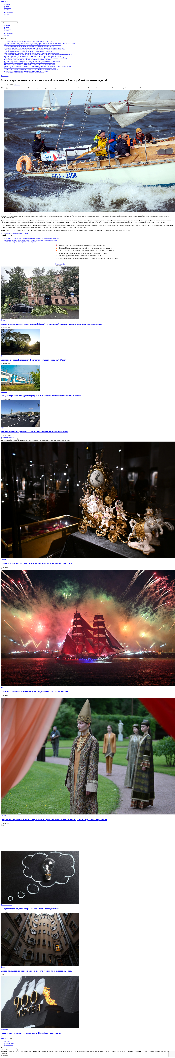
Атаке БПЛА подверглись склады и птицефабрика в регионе (26, 71)
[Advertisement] (55, 838)
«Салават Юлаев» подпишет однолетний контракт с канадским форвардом (85, 248)
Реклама (6, 14)
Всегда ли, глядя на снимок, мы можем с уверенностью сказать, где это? (36, 971)
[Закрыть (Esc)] (1, 1055)
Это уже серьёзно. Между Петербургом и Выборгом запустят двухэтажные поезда (33, 45)
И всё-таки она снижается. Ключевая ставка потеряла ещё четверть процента (31, 69)
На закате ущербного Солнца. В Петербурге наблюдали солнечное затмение (31, 53)
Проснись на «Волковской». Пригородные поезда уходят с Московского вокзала (32, 56)
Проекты (7, 9)
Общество (17, 85)
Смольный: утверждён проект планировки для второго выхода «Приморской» (32, 61)
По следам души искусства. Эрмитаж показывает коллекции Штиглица (36, 563)
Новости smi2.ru (60, 264)
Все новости (4, 76)
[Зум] (7, 1055)
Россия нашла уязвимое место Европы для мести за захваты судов (82, 253)
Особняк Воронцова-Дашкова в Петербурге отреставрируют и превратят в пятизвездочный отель (37, 66)
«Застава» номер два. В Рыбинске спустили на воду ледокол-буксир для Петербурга (34, 48)
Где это (3, 967)
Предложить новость (7, 437)
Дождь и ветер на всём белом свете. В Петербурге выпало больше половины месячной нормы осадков (39, 43)
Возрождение (5, 1029)
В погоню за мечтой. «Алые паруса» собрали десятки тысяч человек (34, 691)
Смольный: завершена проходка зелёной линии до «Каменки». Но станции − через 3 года (35, 58)
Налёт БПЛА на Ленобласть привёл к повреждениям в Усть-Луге (28, 51)
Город (2, 356)
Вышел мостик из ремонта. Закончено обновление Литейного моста (29, 46)
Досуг (2, 687)
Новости (7, 4)
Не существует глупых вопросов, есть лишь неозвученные (30, 909)
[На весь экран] (5, 1055)
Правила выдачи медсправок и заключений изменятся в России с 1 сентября (86, 250)
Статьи (6, 6)
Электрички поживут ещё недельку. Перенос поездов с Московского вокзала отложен (34, 50)
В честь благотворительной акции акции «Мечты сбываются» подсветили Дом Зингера (31, 238)
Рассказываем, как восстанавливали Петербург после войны (31, 1033)
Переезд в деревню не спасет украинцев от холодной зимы (79, 256)
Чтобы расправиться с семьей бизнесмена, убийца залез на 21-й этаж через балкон (88, 258)
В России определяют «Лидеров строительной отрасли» (24, 73)
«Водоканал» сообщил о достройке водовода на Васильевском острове (29, 63)
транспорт (4, 392)
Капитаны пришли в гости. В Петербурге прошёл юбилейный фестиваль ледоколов (30, 240)
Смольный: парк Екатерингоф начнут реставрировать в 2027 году (28, 41)
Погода (3, 320)
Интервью (7, 8)
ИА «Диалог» (5, 1)
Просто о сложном (6, 905)
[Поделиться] (3, 1055)
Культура (3, 559)
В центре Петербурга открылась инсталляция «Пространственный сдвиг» (30, 68)
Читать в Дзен (23, 233)
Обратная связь (9, 1043)
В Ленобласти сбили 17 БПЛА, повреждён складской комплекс (27, 59)
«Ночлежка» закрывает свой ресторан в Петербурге (20, 242)
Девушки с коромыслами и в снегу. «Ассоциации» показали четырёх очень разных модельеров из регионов (54, 819)
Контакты (7, 1041)
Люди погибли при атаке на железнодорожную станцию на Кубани (81, 245)
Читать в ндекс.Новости (11, 233)
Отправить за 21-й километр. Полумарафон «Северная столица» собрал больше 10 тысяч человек (38, 54)
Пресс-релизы (8, 1045)
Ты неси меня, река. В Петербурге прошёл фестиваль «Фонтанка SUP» (29, 64)
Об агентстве (8, 12)
